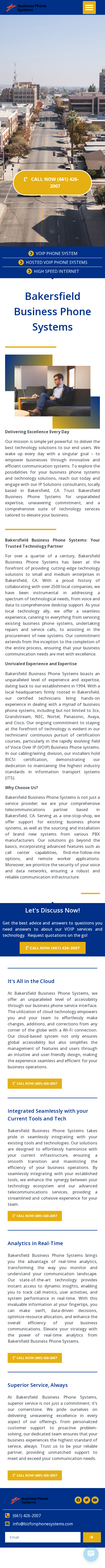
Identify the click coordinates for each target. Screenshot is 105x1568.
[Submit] (92, 1537)
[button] (89, 7)
